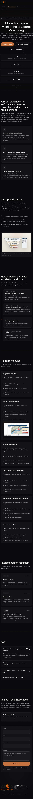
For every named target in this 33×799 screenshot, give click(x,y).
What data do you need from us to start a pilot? (16, 671)
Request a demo (7, 44)
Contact (4, 9)
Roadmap (26, 6)
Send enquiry (16, 763)
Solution (4, 6)
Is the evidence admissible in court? (16, 677)
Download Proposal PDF (23, 44)
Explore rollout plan (16, 49)
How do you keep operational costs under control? (16, 663)
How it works (11, 6)
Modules (19, 6)
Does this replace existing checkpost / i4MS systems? (16, 649)
